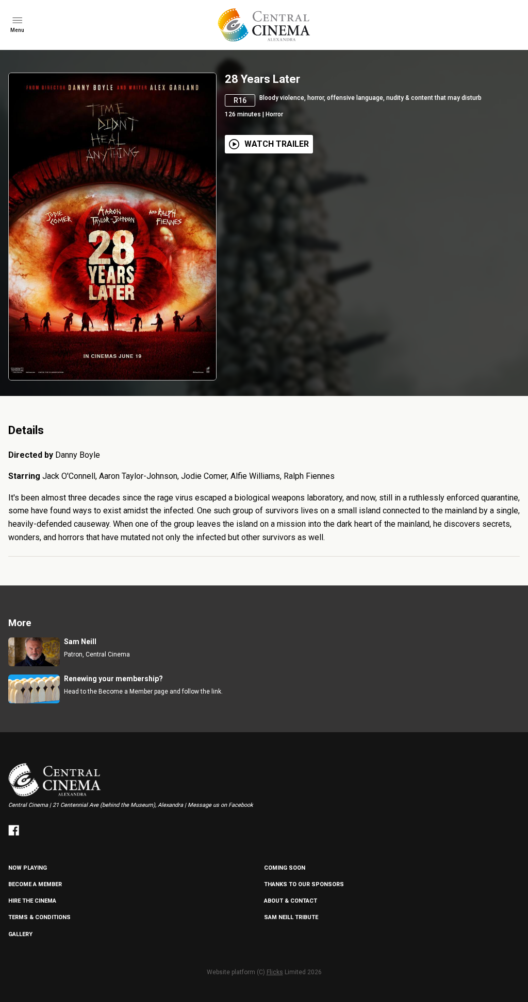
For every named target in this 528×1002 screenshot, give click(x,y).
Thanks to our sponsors (304, 884)
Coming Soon (284, 868)
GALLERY (20, 934)
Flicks (275, 972)
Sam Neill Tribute (291, 917)
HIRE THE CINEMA (32, 900)
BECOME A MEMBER (35, 884)
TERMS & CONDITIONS (39, 917)
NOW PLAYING (27, 868)
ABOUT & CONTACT (290, 900)
